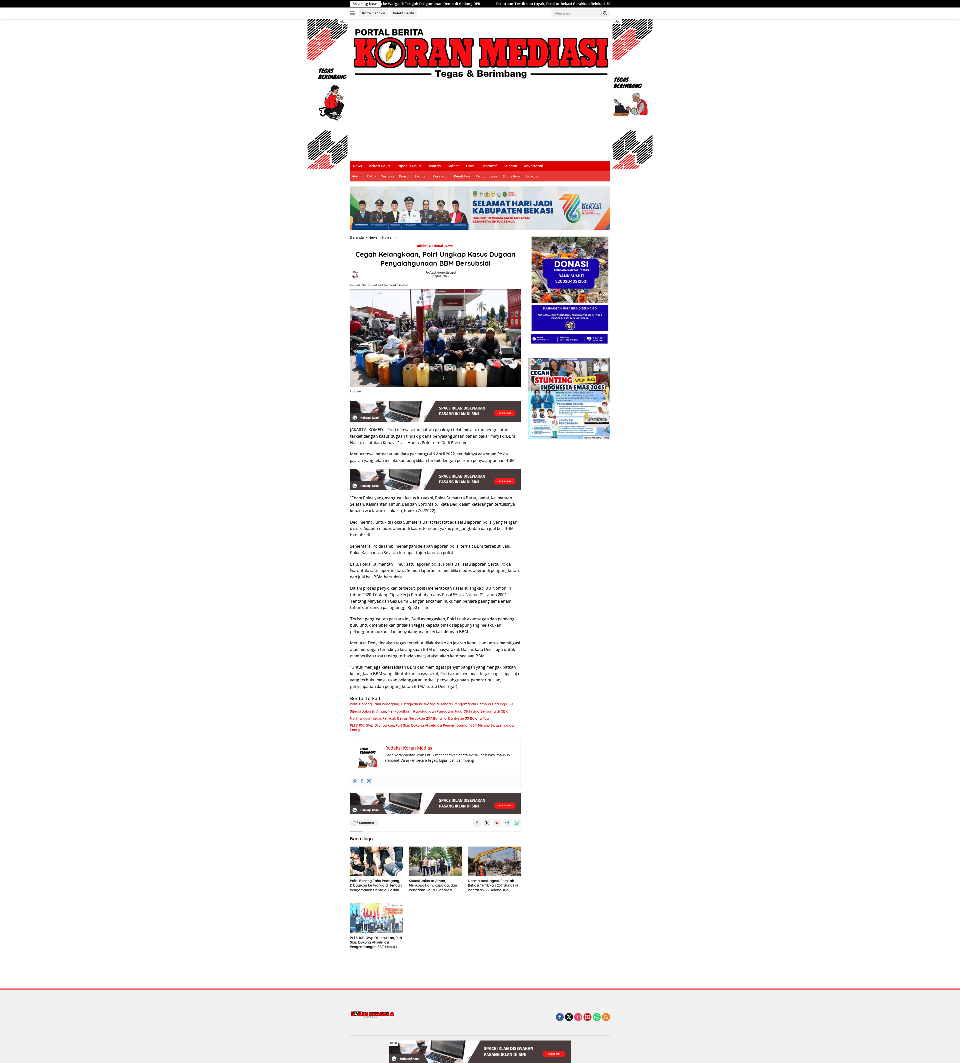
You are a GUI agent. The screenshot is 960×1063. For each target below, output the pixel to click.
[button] (605, 13)
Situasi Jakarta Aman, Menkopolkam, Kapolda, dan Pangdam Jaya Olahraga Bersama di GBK (429, 711)
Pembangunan (487, 176)
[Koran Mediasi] (480, 51)
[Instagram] (369, 781)
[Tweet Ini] (487, 823)
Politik (371, 176)
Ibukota (532, 176)
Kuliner (453, 166)
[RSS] (606, 1017)
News (357, 166)
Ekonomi (421, 176)
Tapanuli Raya (409, 166)
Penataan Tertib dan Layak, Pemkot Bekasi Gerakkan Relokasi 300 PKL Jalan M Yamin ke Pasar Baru (453, 3)
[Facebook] (362, 781)
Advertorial (533, 166)
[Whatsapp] (355, 781)
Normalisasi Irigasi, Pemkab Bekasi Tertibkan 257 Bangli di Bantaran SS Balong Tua (419, 718)
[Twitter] (569, 1017)
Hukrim (357, 176)
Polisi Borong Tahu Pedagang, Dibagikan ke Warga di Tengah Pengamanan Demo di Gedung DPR (431, 704)
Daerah (404, 176)
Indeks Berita (403, 13)
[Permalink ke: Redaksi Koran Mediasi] (355, 274)
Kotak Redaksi (373, 13)
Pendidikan (462, 176)
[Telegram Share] (507, 823)
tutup (343, 21)
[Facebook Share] (477, 823)
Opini (470, 166)
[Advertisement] (480, 123)
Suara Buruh (512, 176)
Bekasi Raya (379, 166)
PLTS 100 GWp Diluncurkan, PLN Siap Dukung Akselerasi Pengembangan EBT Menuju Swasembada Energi (432, 727)
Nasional (387, 176)
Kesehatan (441, 176)
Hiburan (434, 166)
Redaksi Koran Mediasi (441, 272)
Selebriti (510, 166)
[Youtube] (588, 1017)
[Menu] (353, 13)
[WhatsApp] (597, 1017)
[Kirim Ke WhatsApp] (517, 823)
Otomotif (489, 166)
